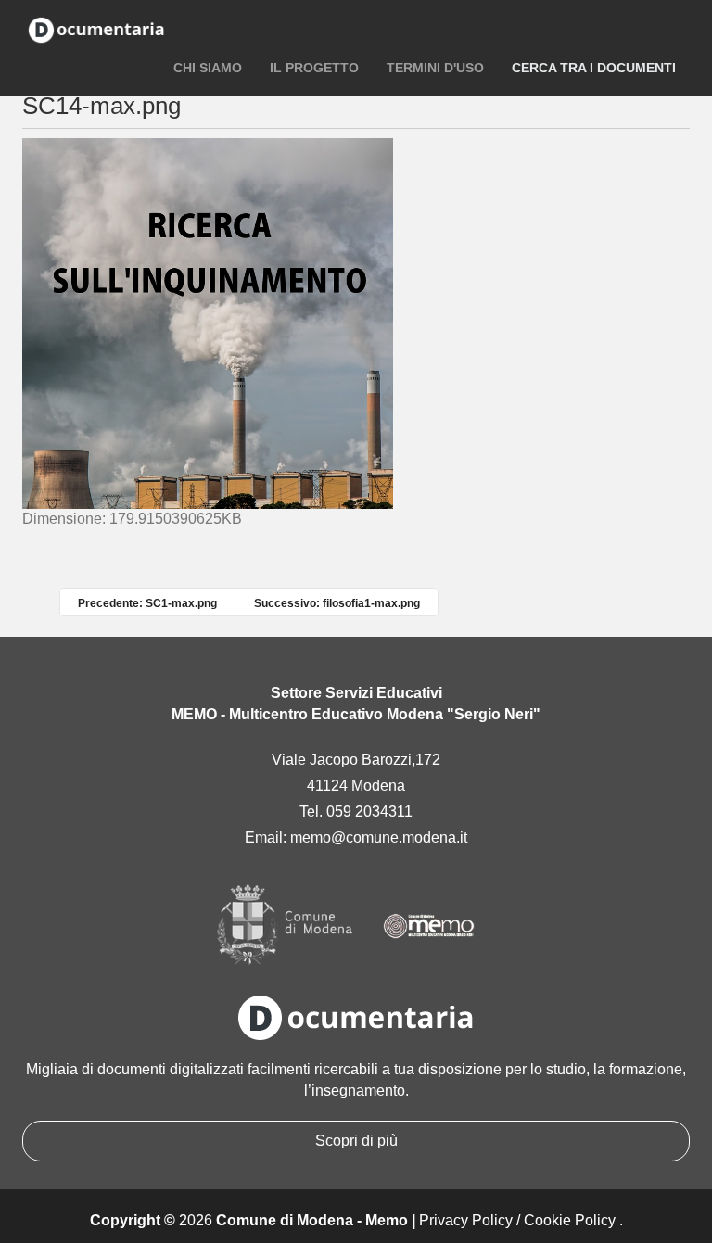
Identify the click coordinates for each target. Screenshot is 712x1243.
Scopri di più (356, 1140)
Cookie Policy (570, 1220)
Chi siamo (207, 67)
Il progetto (314, 67)
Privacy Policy (466, 1220)
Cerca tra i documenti (594, 67)
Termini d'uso (435, 67)
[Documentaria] (96, 26)
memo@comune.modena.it (378, 837)
